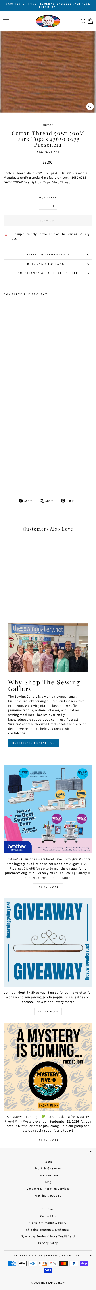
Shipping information (48, 254)
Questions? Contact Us (33, 743)
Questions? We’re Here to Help (47, 273)
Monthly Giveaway (48, 1168)
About (48, 1162)
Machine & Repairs (48, 1195)
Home (47, 125)
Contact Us (48, 1216)
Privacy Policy (48, 1243)
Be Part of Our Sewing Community (47, 1255)
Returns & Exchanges (48, 264)
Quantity (48, 198)
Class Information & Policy (48, 1223)
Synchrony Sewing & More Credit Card (48, 1236)
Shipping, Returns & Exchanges (48, 1230)
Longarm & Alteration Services (48, 1189)
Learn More (48, 887)
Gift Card (48, 1209)
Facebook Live (48, 1175)
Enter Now (48, 1011)
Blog (48, 1182)
